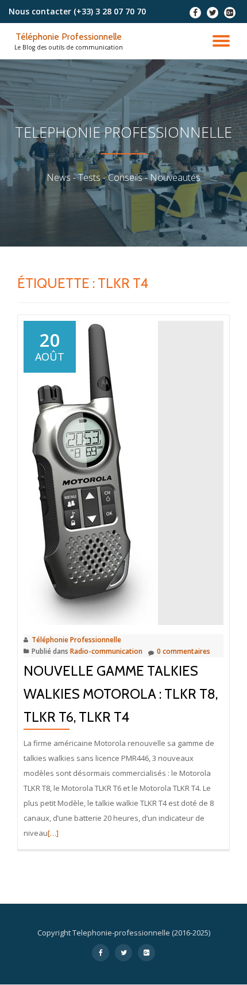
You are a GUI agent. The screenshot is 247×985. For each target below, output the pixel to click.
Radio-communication (106, 651)
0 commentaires (183, 651)
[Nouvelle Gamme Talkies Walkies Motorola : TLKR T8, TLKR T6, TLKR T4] (91, 472)
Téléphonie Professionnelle (69, 36)
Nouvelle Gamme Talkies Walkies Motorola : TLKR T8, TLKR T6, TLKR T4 (121, 693)
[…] (53, 833)
